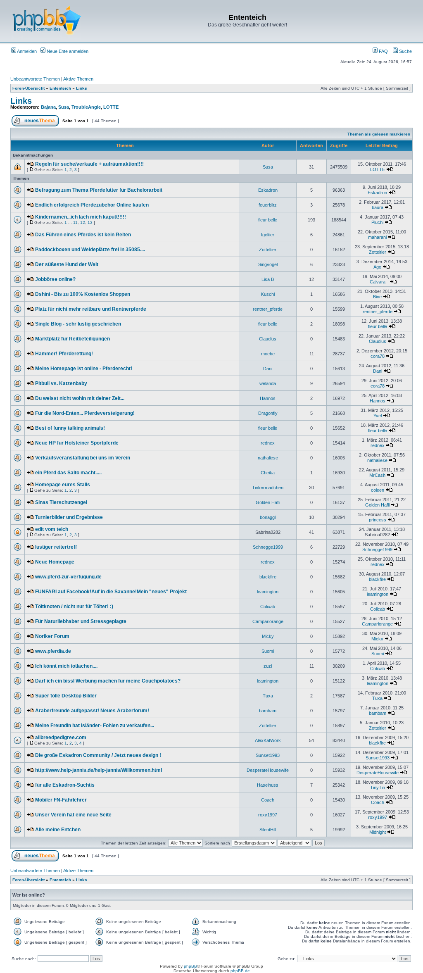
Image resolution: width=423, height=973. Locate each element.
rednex (268, 442)
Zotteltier (267, 249)
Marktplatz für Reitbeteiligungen (72, 339)
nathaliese (268, 457)
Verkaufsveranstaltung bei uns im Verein (82, 458)
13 (90, 222)
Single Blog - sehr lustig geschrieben (78, 324)
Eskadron (268, 190)
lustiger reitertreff (56, 547)
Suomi (267, 651)
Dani (267, 368)
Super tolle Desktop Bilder (66, 696)
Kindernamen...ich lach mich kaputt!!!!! (80, 217)
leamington (267, 591)
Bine (377, 296)
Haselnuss (267, 785)
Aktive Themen (78, 78)
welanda (267, 383)
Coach (267, 799)
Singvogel (268, 264)
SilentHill (267, 829)
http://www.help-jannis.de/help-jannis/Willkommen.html (98, 770)
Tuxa (268, 695)
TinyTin (377, 787)
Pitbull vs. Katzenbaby (61, 383)
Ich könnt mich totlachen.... (66, 666)
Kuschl (268, 294)
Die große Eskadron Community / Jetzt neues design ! (98, 755)
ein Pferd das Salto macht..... (68, 473)
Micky (268, 636)
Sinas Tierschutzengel (61, 502)
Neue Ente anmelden (66, 51)
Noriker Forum (52, 636)
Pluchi (377, 222)
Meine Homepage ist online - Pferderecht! (83, 368)
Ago (377, 266)
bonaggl (268, 517)
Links (81, 88)
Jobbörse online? (55, 279)
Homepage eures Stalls (62, 485)
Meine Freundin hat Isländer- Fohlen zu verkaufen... (94, 725)
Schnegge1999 (268, 547)
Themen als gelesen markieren (378, 134)
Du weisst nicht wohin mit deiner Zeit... (79, 398)
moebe (268, 353)
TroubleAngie (86, 107)
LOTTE (111, 107)
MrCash (377, 475)
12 (82, 222)
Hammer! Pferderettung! (64, 354)
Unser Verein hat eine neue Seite (73, 815)
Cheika (268, 472)
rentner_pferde (268, 309)
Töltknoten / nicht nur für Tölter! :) (74, 606)
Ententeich (60, 88)
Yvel (377, 415)
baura (377, 207)
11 (75, 222)
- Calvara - (377, 281)
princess (377, 519)
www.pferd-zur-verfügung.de (68, 577)
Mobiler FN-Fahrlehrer (61, 800)
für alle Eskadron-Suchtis (65, 785)
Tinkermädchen (267, 487)
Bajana (48, 107)
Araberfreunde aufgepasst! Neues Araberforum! (92, 711)
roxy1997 (267, 814)
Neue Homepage (54, 562)
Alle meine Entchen (58, 830)
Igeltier (267, 234)
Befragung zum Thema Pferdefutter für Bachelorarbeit (98, 190)
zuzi (268, 666)
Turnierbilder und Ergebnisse (69, 517)
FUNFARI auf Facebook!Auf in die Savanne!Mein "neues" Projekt (111, 592)
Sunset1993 (268, 755)
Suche (405, 51)
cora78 (378, 356)
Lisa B (267, 279)
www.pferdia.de (53, 651)
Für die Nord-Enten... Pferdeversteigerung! (85, 413)
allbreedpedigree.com (60, 737)
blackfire (267, 576)
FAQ (383, 51)
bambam (267, 710)
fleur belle (267, 219)
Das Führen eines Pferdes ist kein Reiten (83, 235)
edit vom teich (51, 529)
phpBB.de (240, 970)
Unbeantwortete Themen (35, 78)
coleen (377, 490)
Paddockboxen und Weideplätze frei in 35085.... (90, 249)
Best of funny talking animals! (70, 428)
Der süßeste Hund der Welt (66, 264)
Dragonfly (268, 413)
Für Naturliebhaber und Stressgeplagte (80, 621)
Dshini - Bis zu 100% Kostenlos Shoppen (82, 294)
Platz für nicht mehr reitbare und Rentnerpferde (90, 309)
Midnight (377, 832)
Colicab (267, 606)
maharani (377, 237)
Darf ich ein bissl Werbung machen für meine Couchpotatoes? (108, 681)
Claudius (267, 338)
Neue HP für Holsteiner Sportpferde (77, 443)
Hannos (268, 398)
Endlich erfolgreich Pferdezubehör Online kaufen (92, 205)
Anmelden (26, 51)
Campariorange (267, 621)
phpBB (190, 966)
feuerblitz (268, 204)
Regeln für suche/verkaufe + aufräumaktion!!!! (89, 164)
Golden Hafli (268, 502)
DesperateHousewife (268, 770)
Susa (63, 107)
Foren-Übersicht (28, 88)
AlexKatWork (268, 740)
